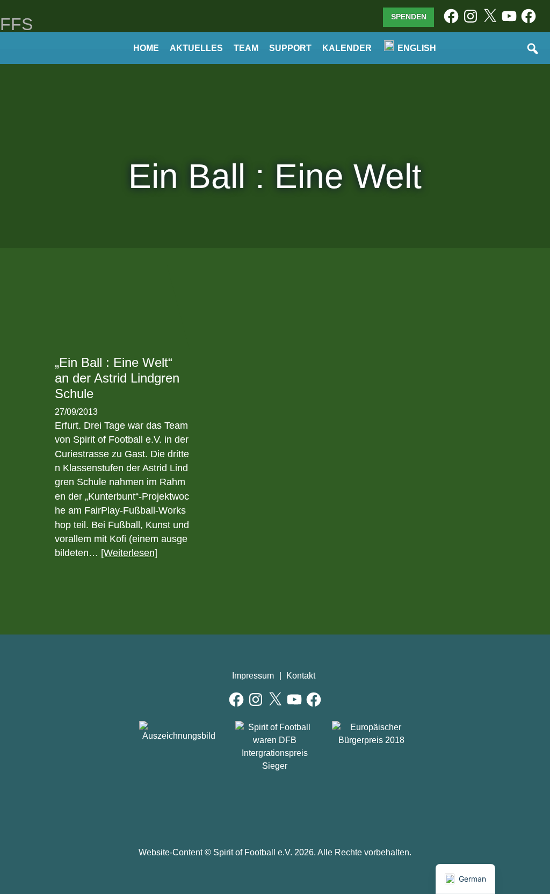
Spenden (408, 16)
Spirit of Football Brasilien (226, 804)
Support (290, 48)
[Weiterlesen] (129, 552)
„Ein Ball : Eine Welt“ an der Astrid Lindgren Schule (117, 378)
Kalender (347, 48)
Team (246, 48)
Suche (533, 49)
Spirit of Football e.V (324, 804)
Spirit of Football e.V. (50, 53)
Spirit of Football (275, 804)
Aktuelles (196, 48)
